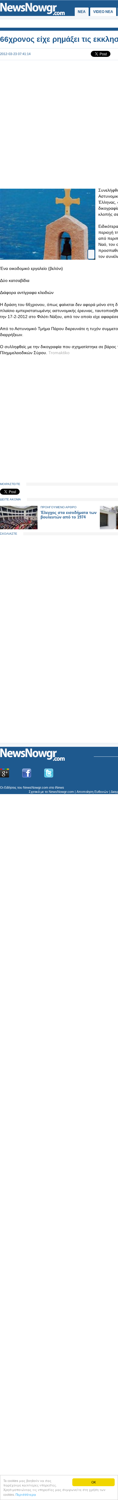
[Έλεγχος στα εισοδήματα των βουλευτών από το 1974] (19, 528)
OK (93, 1482)
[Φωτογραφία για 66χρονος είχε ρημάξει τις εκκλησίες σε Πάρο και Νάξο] (91, 249)
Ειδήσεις (10, 787)
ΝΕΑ (82, 12)
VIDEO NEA (103, 12)
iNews (59, 787)
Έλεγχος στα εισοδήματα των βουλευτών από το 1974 (69, 514)
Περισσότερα (26, 1494)
